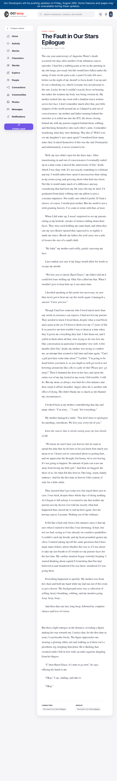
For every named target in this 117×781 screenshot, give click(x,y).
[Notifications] (106, 14)
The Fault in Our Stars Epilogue (54, 709)
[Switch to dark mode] (100, 14)
